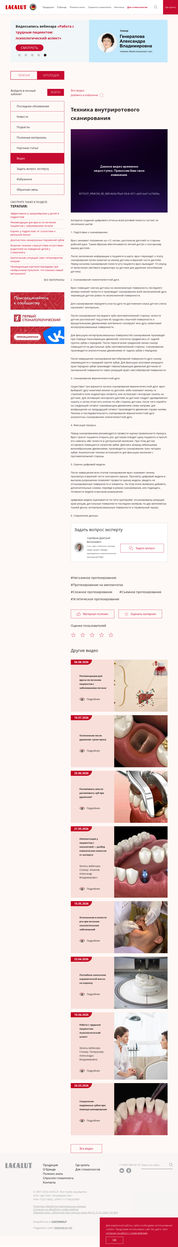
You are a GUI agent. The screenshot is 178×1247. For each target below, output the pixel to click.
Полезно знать (77, 7)
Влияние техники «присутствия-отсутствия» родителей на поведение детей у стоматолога (36, 249)
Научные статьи (27, 148)
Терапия (24, 75)
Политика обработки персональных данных (59, 1206)
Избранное (24, 179)
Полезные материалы (31, 137)
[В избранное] (102, 95)
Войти (55, 92)
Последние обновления (33, 106)
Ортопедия (51, 75)
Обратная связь (27, 190)
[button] (155, 7)
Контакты (119, 7)
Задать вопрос (145, 548)
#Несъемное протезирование (93, 578)
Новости (22, 117)
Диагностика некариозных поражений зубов (37, 240)
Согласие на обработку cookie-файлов (55, 1209)
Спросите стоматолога (99, 7)
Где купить (170, 7)
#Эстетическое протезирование (95, 599)
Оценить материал (143, 614)
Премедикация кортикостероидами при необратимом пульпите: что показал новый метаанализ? (36, 270)
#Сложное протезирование (91, 592)
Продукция (48, 7)
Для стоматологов (87, 1169)
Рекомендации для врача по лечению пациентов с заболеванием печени (33, 224)
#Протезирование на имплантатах (97, 585)
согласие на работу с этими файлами (126, 1233)
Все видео (77, 90)
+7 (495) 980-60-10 (129, 1164)
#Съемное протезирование (140, 592)
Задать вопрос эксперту (33, 169)
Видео (21, 158)
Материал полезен (95, 614)
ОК (114, 1240)
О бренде (62, 7)
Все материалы (54, 279)
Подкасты (23, 127)
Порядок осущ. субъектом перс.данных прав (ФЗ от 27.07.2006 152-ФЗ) (75, 1212)
